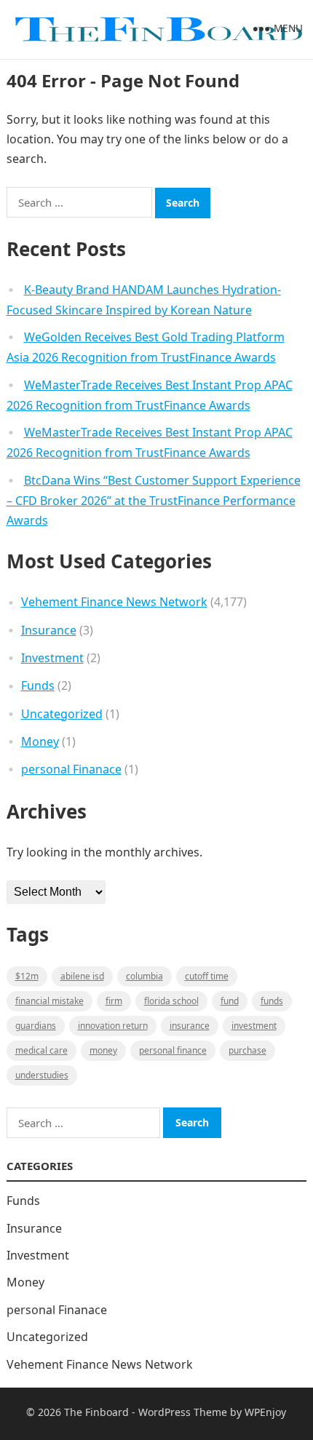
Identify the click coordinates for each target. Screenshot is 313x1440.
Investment (52, 658)
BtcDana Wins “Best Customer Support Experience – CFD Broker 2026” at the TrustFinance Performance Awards (154, 500)
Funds (38, 685)
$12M (27, 976)
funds (272, 1001)
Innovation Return (113, 1025)
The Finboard (96, 1412)
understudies (41, 1075)
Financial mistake (49, 1001)
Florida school (171, 1001)
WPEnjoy (265, 1412)
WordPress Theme (182, 1412)
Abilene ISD (82, 976)
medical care (41, 1050)
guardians (35, 1025)
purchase (247, 1050)
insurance (190, 1025)
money (103, 1050)
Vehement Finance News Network (114, 602)
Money (40, 741)
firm (114, 1001)
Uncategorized (62, 714)
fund (230, 1001)
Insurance (48, 630)
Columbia (144, 976)
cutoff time (207, 976)
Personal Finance (173, 1050)
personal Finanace (71, 769)
